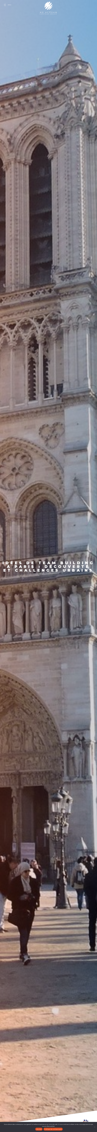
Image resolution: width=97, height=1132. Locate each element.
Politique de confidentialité (53, 1129)
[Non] (95, 1127)
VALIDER (39, 1129)
